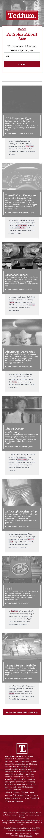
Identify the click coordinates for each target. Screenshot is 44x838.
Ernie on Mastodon (15, 801)
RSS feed (35, 798)
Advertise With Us (21, 798)
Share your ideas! (21, 795)
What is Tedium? (12, 792)
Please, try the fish (25, 835)
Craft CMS (36, 828)
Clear (22, 64)
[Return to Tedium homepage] (22, 15)
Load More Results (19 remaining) (22, 712)
